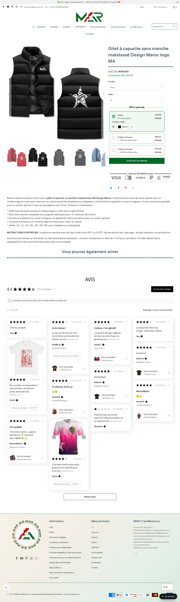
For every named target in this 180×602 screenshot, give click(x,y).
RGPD (51, 532)
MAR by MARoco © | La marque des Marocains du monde (37, 594)
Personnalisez (98, 26)
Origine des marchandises (60, 562)
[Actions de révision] (42, 322)
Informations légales (57, 537)
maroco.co (75, 594)
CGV (51, 527)
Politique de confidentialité (60, 547)
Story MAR (53, 578)
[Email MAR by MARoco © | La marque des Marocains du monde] (21, 7)
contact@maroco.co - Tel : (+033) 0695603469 (46, 7)
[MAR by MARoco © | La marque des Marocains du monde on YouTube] (7, 7)
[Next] (103, 94)
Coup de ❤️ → (116, 2)
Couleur (111, 81)
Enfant (67, 26)
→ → (136, 553)
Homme (41, 26)
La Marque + (137, 26)
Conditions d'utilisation (58, 542)
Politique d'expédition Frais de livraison (65, 552)
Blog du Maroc (55, 567)
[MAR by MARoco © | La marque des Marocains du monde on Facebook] (3, 7)
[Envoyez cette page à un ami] (133, 188)
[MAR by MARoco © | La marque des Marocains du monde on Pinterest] (12, 7)
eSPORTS (80, 26)
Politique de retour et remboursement (65, 557)
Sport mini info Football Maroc (62, 572)
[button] (54, 289)
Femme (54, 26)
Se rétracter (170, 596)
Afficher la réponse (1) (62, 356)
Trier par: (147, 309)
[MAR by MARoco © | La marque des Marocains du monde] (90, 17)
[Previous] (9, 94)
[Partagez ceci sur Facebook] (119, 188)
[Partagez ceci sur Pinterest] (126, 188)
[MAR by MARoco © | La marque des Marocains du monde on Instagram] (16, 7)
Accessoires (118, 26)
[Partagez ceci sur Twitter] (111, 188)
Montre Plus (72, 339)
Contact (90, 34)
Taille (110, 94)
